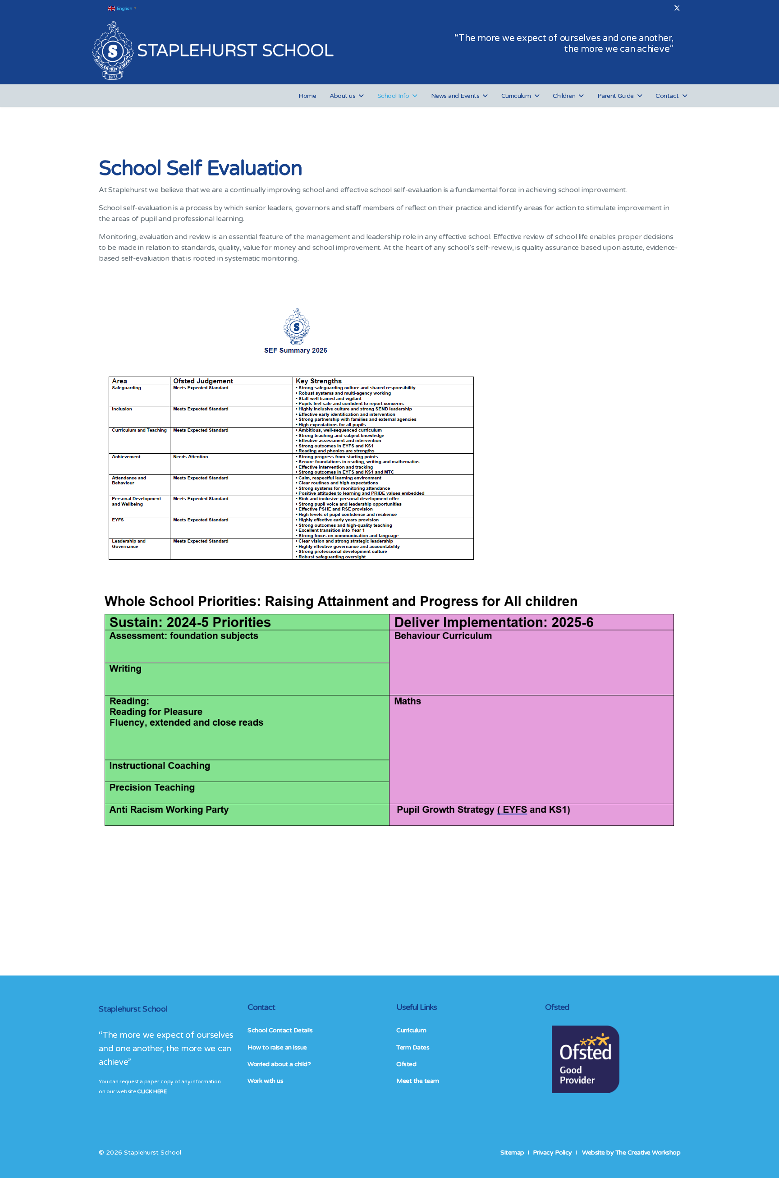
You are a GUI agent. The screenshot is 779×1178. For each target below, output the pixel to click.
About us (342, 96)
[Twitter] (677, 8)
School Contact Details (279, 1030)
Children (564, 96)
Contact (667, 96)
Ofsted (406, 1064)
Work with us (265, 1081)
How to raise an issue (277, 1047)
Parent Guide (615, 96)
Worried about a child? (279, 1064)
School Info (393, 96)
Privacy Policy (552, 1152)
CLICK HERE (151, 1091)
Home (307, 96)
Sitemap (512, 1152)
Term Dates (412, 1047)
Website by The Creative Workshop (631, 1152)
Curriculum (516, 96)
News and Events (455, 96)
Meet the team (417, 1081)
